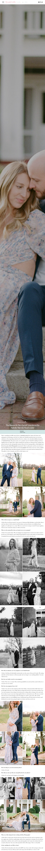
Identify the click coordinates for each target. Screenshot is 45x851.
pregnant (24, 447)
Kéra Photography (13, 446)
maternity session (24, 435)
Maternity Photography (22, 422)
